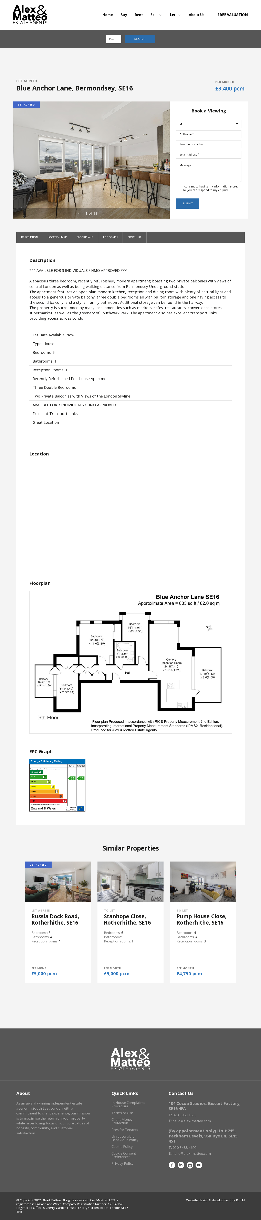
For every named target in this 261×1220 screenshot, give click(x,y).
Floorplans (85, 237)
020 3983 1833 (185, 1115)
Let (173, 14)
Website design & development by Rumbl (215, 1200)
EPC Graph (110, 237)
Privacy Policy (123, 1163)
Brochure (135, 237)
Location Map (57, 237)
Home (107, 14)
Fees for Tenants (125, 1129)
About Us (196, 14)
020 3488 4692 (185, 1147)
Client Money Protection (122, 1121)
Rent (139, 14)
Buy (123, 14)
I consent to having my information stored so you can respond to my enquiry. (211, 188)
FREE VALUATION (233, 14)
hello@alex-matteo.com (192, 1121)
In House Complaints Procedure (128, 1104)
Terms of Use (122, 1112)
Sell (153, 14)
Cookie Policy (122, 1146)
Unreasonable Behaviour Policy (125, 1138)
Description (29, 237)
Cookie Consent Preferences (124, 1155)
